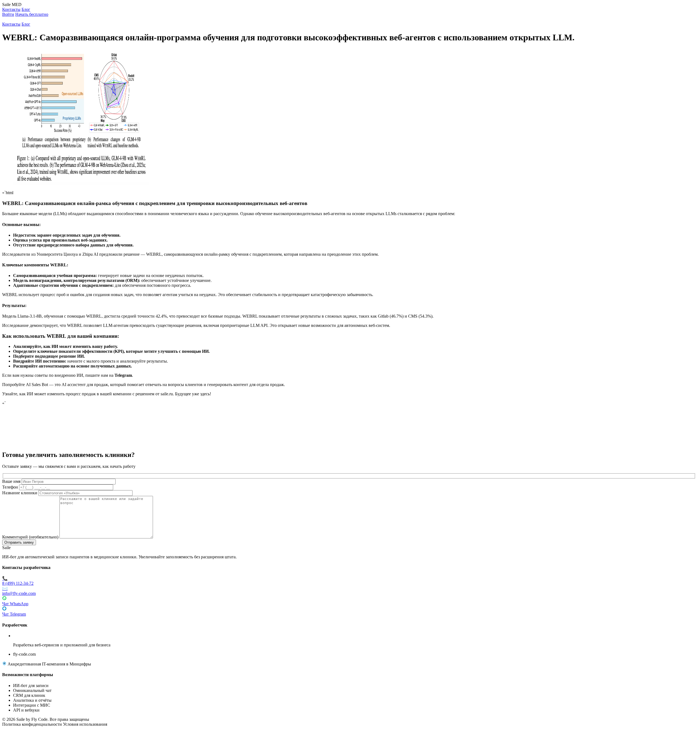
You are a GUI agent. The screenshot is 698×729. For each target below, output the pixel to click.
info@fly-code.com (19, 591)
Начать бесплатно (31, 14)
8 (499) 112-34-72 (18, 581)
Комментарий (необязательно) (30, 537)
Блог (26, 9)
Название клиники (19, 492)
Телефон (10, 487)
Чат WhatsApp (15, 603)
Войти (8, 14)
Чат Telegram (14, 614)
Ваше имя (11, 481)
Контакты (11, 9)
